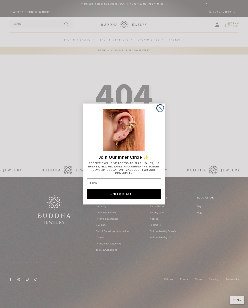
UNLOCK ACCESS (124, 194)
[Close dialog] (160, 108)
